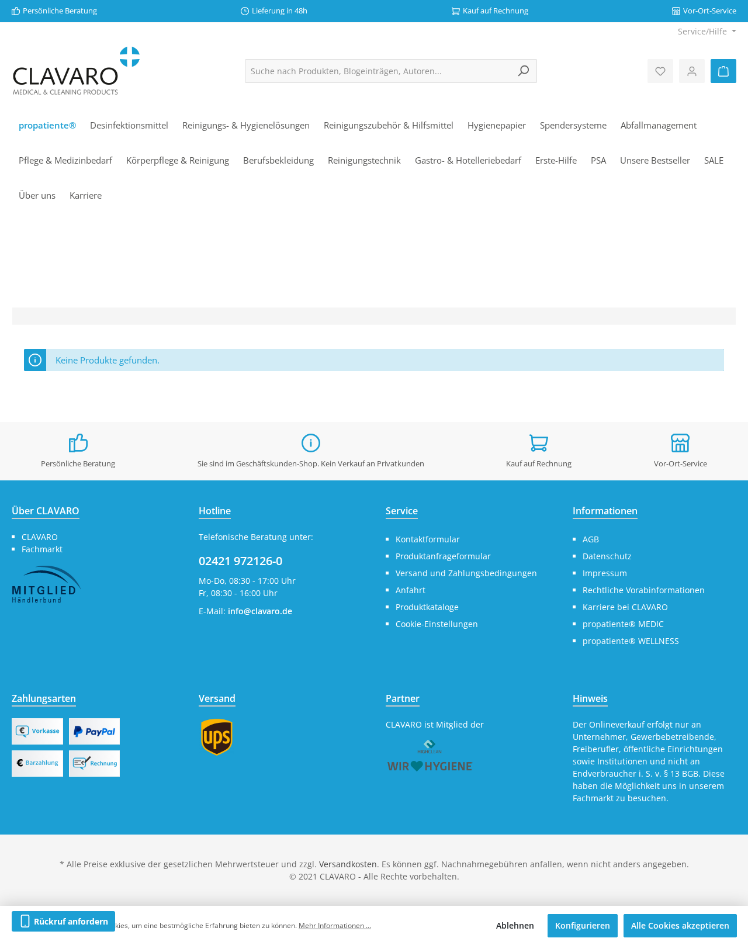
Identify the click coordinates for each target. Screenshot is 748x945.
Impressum (605, 573)
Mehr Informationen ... (335, 925)
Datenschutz (607, 556)
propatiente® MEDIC (623, 623)
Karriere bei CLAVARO (625, 606)
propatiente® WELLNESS (631, 640)
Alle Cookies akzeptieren (680, 925)
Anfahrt (410, 590)
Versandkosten (348, 864)
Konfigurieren (582, 925)
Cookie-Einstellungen (437, 623)
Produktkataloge (427, 606)
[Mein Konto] (692, 71)
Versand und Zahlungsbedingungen (466, 573)
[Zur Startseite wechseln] (76, 71)
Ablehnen (515, 925)
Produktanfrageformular (443, 556)
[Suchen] (523, 71)
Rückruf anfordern (70, 921)
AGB (591, 539)
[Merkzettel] (660, 71)
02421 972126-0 (240, 561)
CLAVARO (40, 536)
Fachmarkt (42, 549)
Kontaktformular (428, 539)
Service (402, 510)
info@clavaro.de (260, 611)
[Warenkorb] (723, 71)
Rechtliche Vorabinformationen (644, 590)
